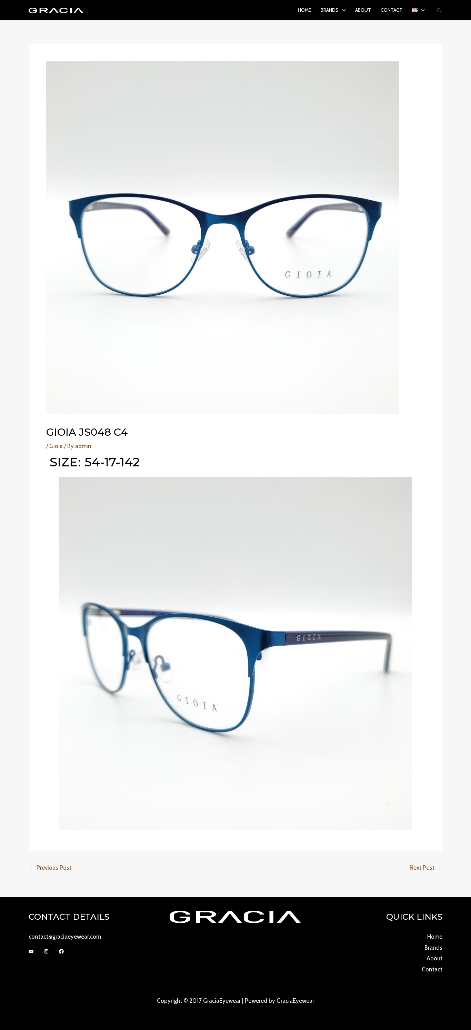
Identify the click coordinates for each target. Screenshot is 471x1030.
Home (304, 10)
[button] (439, 10)
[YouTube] (31, 951)
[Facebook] (61, 951)
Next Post (426, 868)
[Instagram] (46, 951)
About (363, 10)
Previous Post (50, 868)
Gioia (56, 446)
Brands (330, 10)
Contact (391, 10)
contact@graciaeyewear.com (65, 936)
